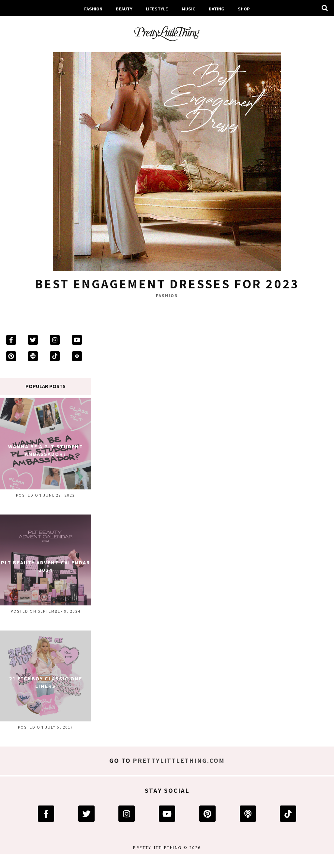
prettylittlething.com (179, 760)
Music (188, 9)
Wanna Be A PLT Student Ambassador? (45, 450)
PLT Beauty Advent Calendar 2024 (45, 566)
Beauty (124, 9)
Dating (216, 9)
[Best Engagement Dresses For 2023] (167, 158)
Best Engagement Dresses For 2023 (167, 283)
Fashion (93, 9)
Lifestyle (157, 9)
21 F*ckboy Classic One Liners (45, 682)
